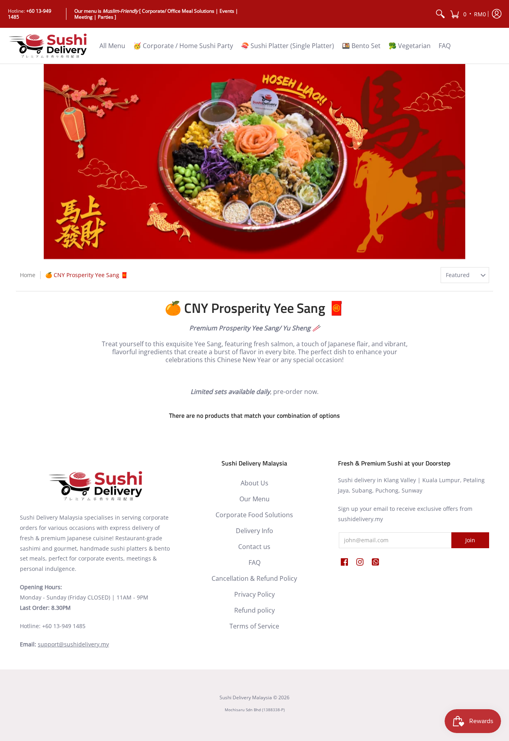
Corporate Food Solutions (254, 514)
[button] (467, 14)
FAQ (254, 562)
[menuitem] (440, 14)
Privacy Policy (254, 594)
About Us (254, 483)
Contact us (254, 546)
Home (27, 275)
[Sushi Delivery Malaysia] (47, 46)
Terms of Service (254, 626)
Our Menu (254, 499)
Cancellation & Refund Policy (254, 578)
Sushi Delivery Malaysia (246, 697)
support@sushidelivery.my (73, 644)
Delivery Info (254, 530)
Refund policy (254, 610)
